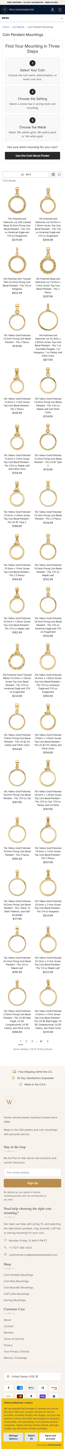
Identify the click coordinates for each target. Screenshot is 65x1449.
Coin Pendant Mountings (18, 1274)
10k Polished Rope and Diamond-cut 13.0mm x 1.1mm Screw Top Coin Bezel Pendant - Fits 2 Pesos (48, 285)
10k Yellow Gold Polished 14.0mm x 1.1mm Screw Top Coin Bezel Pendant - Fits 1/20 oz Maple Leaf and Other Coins (17, 462)
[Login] (52, 9)
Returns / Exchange (15, 1357)
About (7, 1319)
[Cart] (59, 9)
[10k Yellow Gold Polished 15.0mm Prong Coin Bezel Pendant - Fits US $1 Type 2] (47, 437)
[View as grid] (53, 174)
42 (41, 1041)
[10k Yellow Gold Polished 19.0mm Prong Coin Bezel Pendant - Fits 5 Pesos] (17, 829)
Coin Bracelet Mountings (18, 1287)
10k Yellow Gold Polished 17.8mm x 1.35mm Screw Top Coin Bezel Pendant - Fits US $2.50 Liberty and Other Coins (48, 742)
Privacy (8, 1345)
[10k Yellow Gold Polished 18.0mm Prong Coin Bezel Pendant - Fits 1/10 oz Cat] (17, 773)
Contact (8, 1326)
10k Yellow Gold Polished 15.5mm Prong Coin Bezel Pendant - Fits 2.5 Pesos (48, 515)
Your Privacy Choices (16, 1351)
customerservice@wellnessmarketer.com (33, 1254)
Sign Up (32, 1183)
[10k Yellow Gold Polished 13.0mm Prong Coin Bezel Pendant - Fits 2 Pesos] (17, 317)
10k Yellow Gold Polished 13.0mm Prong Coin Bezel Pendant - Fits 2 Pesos (17, 338)
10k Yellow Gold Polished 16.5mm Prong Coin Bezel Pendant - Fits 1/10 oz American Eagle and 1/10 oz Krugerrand (48, 625)
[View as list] (59, 174)
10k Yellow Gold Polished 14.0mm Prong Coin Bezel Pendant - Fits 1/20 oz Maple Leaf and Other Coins (48, 405)
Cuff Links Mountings (16, 1293)
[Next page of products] (47, 1041)
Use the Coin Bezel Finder (33, 155)
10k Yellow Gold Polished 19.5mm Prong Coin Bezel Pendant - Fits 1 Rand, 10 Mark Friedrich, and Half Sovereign (17, 908)
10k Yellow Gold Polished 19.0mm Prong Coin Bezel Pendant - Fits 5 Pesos (17, 851)
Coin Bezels (18, 27)
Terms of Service (14, 1338)
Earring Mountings (15, 1300)
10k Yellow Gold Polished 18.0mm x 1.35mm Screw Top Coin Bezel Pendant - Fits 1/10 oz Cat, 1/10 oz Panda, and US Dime (48, 798)
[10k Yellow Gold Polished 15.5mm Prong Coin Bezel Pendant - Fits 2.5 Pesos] (47, 493)
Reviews (9, 1332)
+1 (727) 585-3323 (20, 1247)
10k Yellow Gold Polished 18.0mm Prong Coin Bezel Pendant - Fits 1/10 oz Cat (17, 795)
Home (6, 27)
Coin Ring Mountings (16, 1281)
